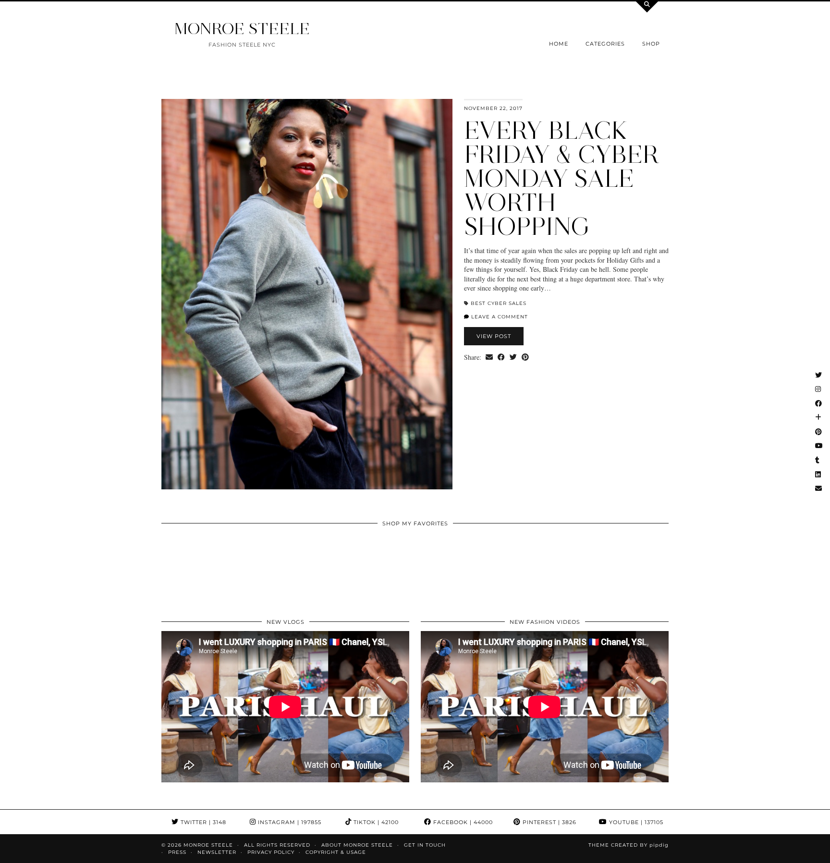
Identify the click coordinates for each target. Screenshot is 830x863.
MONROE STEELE (242, 28)
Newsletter (216, 852)
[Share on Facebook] (501, 357)
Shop (651, 43)
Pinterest (548, 822)
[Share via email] (489, 357)
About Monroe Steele (357, 845)
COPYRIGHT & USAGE (335, 852)
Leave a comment (498, 317)
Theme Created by (628, 845)
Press (177, 852)
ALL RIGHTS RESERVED (277, 845)
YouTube (635, 822)
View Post (493, 336)
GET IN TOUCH (425, 845)
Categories (605, 43)
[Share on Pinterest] (525, 357)
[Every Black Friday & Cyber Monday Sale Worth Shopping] (306, 294)
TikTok (375, 822)
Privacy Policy (270, 852)
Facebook (462, 822)
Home (558, 43)
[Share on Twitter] (513, 357)
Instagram (288, 822)
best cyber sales (498, 303)
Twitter (202, 822)
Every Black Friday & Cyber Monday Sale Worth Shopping (561, 178)
